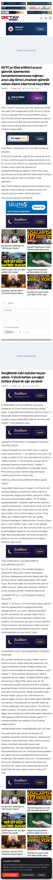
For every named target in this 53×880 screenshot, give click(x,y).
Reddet (41, 875)
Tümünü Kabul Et (10, 875)
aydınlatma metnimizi (18, 870)
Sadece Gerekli (27, 875)
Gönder (9, 332)
